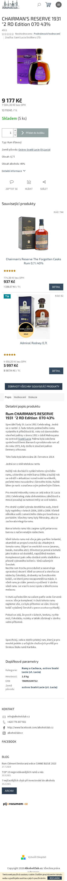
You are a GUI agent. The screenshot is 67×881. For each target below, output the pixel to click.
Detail (56, 286)
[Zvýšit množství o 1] (15, 131)
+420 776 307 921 (16, 722)
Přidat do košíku (35, 132)
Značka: (23, 37)
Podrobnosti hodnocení (47, 34)
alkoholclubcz (15, 733)
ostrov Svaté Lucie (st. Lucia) (40, 670)
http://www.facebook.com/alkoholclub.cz (30, 727)
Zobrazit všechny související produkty (33, 386)
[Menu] (58, 4)
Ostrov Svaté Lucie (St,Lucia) (34, 150)
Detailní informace (12, 171)
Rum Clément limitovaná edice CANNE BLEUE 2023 (29, 764)
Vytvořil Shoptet (37, 857)
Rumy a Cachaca (31, 668)
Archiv (9, 790)
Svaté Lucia (24, 439)
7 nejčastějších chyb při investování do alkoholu (28, 780)
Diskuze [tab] (32, 397)
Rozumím (55, 878)
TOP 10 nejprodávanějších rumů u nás (23, 772)
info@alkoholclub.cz (18, 716)
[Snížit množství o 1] (15, 135)
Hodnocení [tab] (20, 397)
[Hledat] (39, 4)
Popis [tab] (8, 397)
